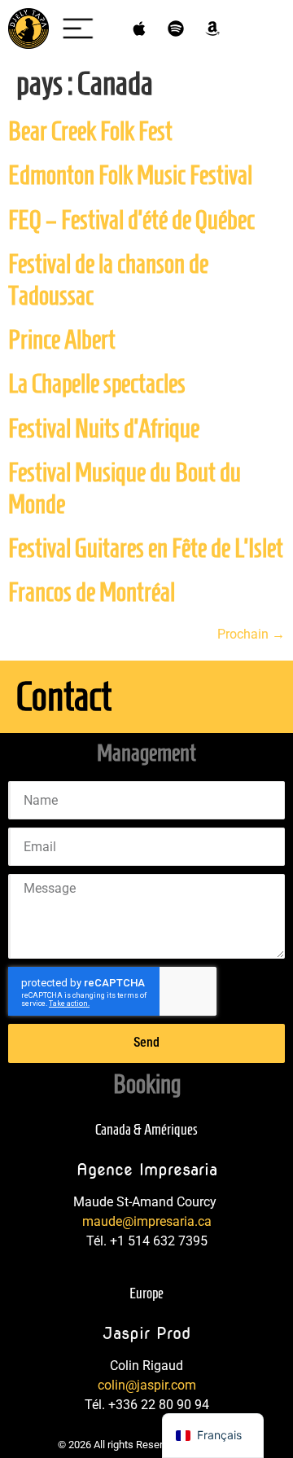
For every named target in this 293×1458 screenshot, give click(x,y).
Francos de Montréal (91, 592)
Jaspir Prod (147, 1333)
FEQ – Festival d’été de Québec (131, 220)
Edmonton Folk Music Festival (130, 175)
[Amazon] (212, 28)
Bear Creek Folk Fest (90, 131)
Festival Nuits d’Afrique (103, 428)
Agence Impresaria (147, 1169)
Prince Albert (62, 339)
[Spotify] (176, 28)
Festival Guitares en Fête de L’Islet (145, 548)
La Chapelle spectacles (97, 383)
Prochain (251, 634)
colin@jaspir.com (147, 1385)
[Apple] (139, 28)
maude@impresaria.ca (147, 1221)
